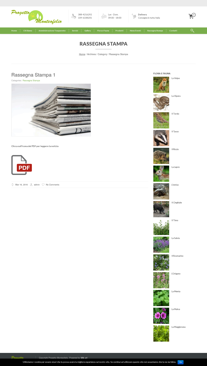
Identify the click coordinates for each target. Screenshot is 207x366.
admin (37, 184)
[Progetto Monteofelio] (23, 358)
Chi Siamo (27, 30)
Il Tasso (175, 131)
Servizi (75, 30)
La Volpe (176, 78)
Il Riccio (175, 149)
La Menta (176, 291)
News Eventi (135, 30)
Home (14, 30)
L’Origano (176, 273)
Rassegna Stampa (155, 30)
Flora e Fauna (103, 30)
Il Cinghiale (177, 202)
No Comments (52, 184)
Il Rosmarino (177, 256)
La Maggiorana (178, 327)
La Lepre (176, 167)
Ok (180, 362)
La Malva (176, 309)
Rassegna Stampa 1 (33, 74)
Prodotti (119, 30)
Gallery (87, 30)
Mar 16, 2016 (21, 184)
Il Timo (175, 220)
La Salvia (176, 238)
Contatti (173, 30)
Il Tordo (175, 113)
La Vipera (176, 96)
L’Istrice (175, 184)
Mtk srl (84, 357)
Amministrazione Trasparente (52, 30)
